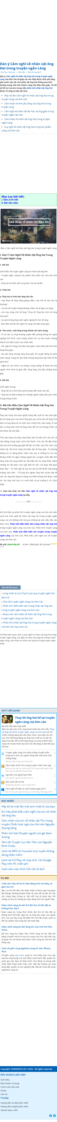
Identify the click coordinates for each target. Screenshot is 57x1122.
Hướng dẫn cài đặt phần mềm (14, 1103)
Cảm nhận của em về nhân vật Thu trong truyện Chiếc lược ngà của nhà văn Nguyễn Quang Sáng (28, 824)
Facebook (50, 1115)
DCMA (3, 1090)
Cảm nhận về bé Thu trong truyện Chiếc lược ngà (28, 765)
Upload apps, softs (9, 1110)
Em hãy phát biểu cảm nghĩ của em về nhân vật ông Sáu (29, 813)
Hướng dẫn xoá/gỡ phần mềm (14, 1106)
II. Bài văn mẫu (10, 202)
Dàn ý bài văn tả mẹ (15, 781)
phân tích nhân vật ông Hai (39, 88)
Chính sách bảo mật (10, 1087)
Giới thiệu (5, 1079)
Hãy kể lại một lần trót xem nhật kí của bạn (28, 806)
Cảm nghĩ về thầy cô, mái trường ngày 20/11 (26, 788)
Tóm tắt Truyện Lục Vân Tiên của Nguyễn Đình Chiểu (27, 844)
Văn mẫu (21, 72)
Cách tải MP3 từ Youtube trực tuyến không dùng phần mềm (28, 853)
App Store (19, 955)
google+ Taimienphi (54, 1115)
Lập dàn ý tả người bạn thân (19, 774)
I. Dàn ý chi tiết (10, 199)
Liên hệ (4, 1094)
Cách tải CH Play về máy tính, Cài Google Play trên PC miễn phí (26, 862)
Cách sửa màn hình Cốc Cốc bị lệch (23, 869)
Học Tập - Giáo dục (8, 72)
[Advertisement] (28, 30)
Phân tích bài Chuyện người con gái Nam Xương (27, 835)
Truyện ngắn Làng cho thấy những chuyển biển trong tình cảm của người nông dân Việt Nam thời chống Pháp (29, 755)
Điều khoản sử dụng (10, 1083)
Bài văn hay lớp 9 (34, 72)
